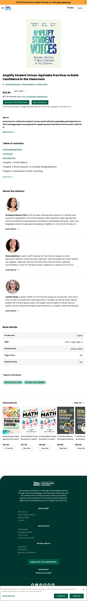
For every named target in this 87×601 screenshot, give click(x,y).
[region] (43, 593)
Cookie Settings (8, 596)
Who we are (23, 512)
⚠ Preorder (9, 448)
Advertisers (22, 547)
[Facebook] (32, 585)
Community (23, 535)
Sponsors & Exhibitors (26, 552)
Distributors (22, 550)
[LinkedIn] (44, 585)
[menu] (2, 8)
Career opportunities (26, 515)
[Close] (83, 589)
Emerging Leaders (25, 532)
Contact (21, 520)
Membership (23, 529)
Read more (7, 177)
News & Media (23, 517)
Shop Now (26, 448)
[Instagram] (40, 585)
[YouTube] (49, 585)
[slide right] (83, 429)
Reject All (76, 596)
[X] (36, 585)
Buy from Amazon (40, 102)
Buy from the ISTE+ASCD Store (16, 102)
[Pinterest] (53, 585)
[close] (85, 2)
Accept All (61, 596)
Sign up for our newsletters (43, 562)
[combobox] (19, 91)
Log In (80, 8)
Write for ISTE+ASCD (26, 538)
